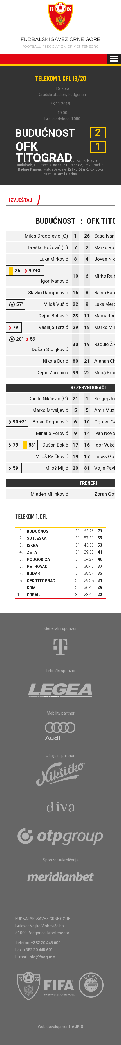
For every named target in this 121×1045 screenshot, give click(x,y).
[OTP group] (60, 836)
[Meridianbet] (60, 878)
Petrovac (37, 566)
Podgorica (38, 559)
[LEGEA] (61, 689)
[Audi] (60, 731)
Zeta (32, 552)
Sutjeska (36, 538)
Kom (31, 587)
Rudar (33, 573)
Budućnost (39, 531)
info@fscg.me (41, 957)
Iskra (32, 545)
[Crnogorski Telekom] (60, 647)
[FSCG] (28, 986)
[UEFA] (91, 986)
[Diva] (60, 808)
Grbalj (34, 595)
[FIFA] (59, 986)
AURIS (77, 1026)
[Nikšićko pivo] (60, 774)
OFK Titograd (41, 580)
